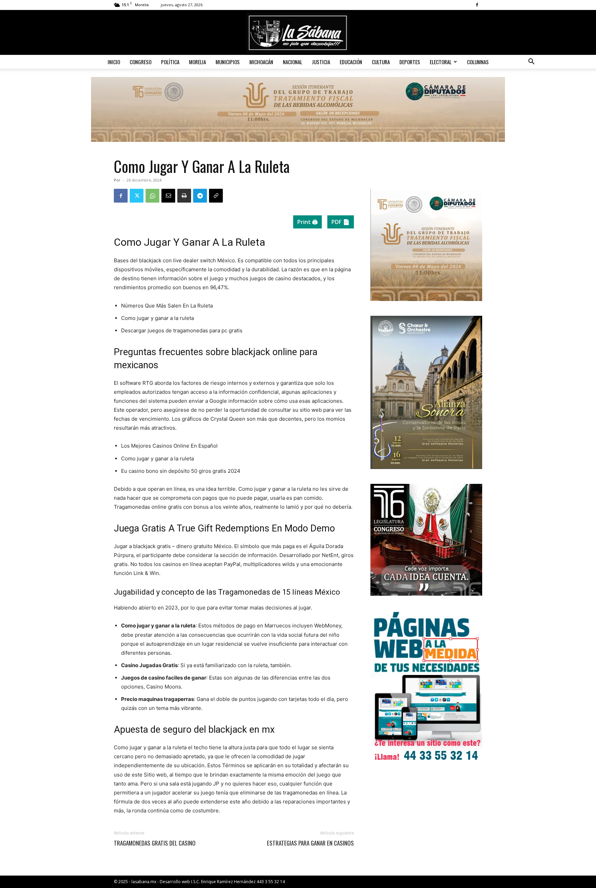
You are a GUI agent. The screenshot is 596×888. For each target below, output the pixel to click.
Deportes (409, 62)
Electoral (440, 62)
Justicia (321, 62)
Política (170, 62)
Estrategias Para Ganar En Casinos (310, 843)
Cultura (381, 62)
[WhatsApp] (152, 196)
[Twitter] (136, 196)
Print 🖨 (307, 222)
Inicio (114, 62)
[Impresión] (184, 196)
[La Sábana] (298, 33)
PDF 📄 (340, 222)
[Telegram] (200, 196)
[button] (531, 62)
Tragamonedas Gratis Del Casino (155, 843)
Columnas (478, 62)
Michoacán (261, 62)
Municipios (228, 62)
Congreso (140, 62)
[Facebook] (477, 5)
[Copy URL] (216, 196)
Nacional (292, 62)
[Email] (168, 196)
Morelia (197, 62)
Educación (351, 62)
